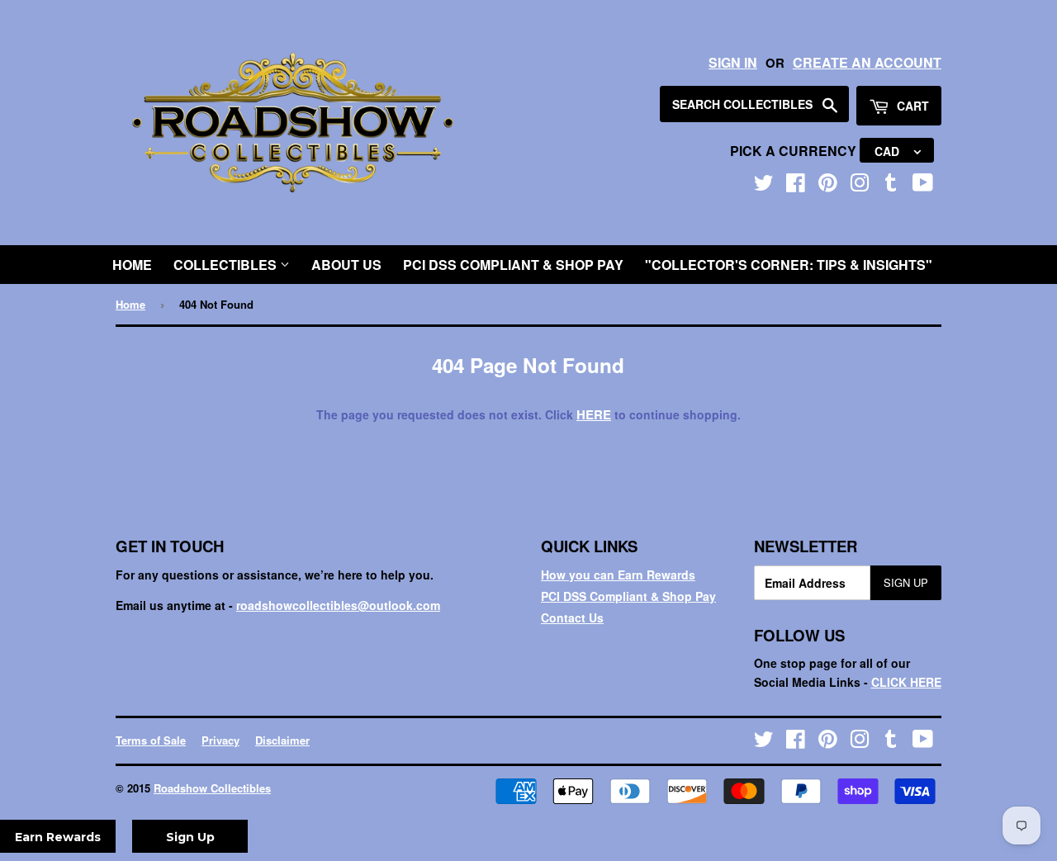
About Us (346, 264)
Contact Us (572, 617)
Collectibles (226, 264)
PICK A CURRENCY (795, 150)
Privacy (220, 740)
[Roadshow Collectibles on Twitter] (764, 185)
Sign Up (906, 582)
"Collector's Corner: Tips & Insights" (788, 264)
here (593, 414)
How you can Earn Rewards (618, 574)
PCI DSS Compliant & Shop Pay (513, 264)
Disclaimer (282, 740)
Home (132, 264)
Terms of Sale (151, 740)
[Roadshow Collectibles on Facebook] (795, 185)
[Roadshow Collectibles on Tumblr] (891, 185)
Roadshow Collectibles (212, 788)
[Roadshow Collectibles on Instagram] (860, 185)
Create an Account (867, 62)
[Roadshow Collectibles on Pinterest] (828, 185)
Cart (911, 105)
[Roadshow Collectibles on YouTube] (922, 185)
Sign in (733, 62)
